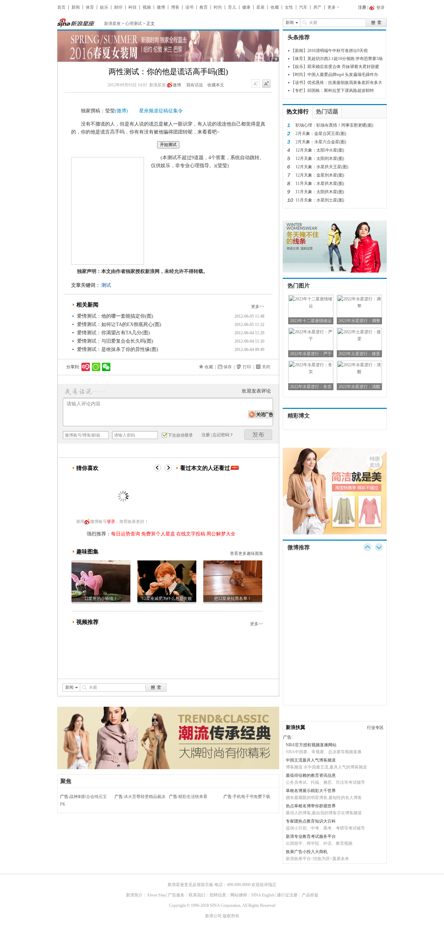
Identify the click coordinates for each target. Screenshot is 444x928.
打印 (247, 366)
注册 (362, 7)
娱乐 (104, 7)
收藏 (275, 7)
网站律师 (238, 895)
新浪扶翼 (295, 727)
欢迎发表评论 (256, 391)
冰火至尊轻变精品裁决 (144, 796)
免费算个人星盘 (158, 533)
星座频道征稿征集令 (161, 110)
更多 (331, 7)
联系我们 (197, 895)
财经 (118, 7)
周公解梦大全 (221, 533)
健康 (246, 7)
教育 (203, 7)
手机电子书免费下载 (251, 796)
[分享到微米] (86, 367)
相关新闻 (87, 305)
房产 (317, 7)
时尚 (218, 7)
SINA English (262, 895)
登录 (111, 521)
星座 (260, 7)
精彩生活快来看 (192, 796)
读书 (189, 7)
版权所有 (231, 915)
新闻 (75, 7)
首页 (61, 7)
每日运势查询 (125, 533)
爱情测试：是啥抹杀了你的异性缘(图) (117, 349)
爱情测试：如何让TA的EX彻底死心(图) (119, 324)
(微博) (121, 110)
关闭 (266, 366)
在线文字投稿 (190, 533)
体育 (90, 7)
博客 (175, 7)
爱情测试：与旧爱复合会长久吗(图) (115, 341)
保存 (227, 366)
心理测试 (133, 23)
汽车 (303, 7)
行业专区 (375, 727)
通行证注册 (287, 895)
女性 (289, 7)
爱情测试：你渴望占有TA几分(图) (113, 332)
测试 (106, 285)
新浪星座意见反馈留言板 (190, 884)
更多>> (257, 306)
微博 (161, 7)
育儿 (232, 7)
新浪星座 (112, 23)
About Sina (156, 895)
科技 (132, 7)
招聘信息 (218, 895)
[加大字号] (266, 83)
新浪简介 (134, 895)
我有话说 (194, 85)
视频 (147, 7)
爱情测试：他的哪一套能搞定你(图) (115, 316)
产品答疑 (310, 895)
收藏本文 (215, 85)
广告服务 (176, 895)
